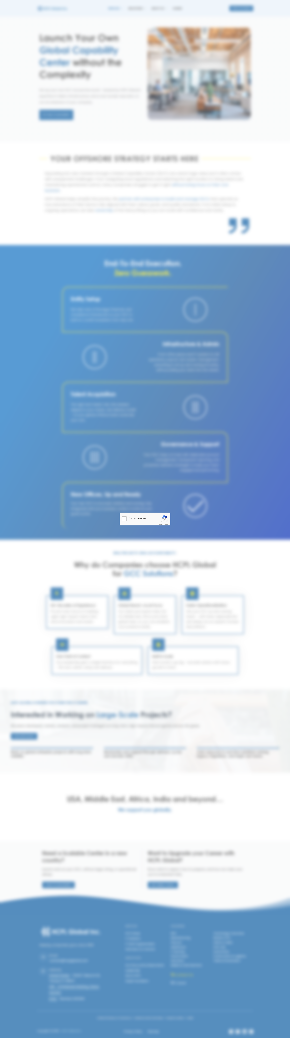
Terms (166, 524)
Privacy (161, 524)
